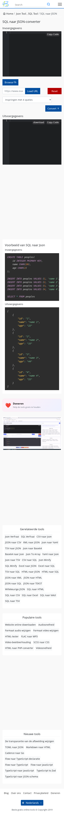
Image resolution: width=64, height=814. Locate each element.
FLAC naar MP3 (29, 636)
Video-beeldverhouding (18, 642)
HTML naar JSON (31, 571)
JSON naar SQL (13, 583)
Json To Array (33, 554)
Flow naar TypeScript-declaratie (22, 758)
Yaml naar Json (50, 554)
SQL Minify (11, 565)
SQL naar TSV (12, 601)
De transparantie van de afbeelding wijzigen (29, 741)
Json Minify (45, 559)
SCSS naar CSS (41, 642)
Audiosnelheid (46, 624)
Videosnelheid (44, 648)
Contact (27, 793)
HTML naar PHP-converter (19, 648)
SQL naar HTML (35, 589)
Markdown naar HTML (38, 747)
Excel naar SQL (46, 565)
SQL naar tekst (48, 595)
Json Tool (21, 13)
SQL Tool (33, 13)
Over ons (16, 793)
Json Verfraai (12, 536)
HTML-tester (12, 636)
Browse (9, 82)
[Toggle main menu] (60, 4)
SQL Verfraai (28, 536)
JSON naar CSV (13, 542)
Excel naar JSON (27, 565)
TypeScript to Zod (46, 770)
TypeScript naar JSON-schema (21, 776)
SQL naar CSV (12, 595)
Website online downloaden (20, 624)
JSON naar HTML (33, 577)
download (38, 122)
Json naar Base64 (32, 548)
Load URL (32, 91)
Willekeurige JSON (15, 589)
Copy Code (53, 34)
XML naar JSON (31, 542)
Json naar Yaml (50, 542)
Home (9, 13)
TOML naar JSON (14, 747)
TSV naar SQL (12, 571)
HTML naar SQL (50, 571)
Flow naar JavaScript (42, 764)
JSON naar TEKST (32, 583)
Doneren (55, 793)
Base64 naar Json (14, 554)
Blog (6, 793)
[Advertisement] (32, 202)
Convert (52, 108)
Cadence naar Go (14, 753)
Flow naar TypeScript (16, 764)
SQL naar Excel (30, 595)
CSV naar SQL (29, 559)
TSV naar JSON (13, 548)
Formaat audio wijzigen (18, 630)
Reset (55, 91)
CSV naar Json (44, 536)
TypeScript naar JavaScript (19, 770)
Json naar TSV (12, 559)
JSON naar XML (13, 577)
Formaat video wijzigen (46, 630)
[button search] (48, 4)
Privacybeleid (41, 793)
